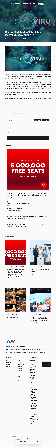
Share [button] (6, 38)
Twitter (8, 364)
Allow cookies (22, 441)
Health (16, 9)
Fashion (20, 374)
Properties (20, 380)
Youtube (8, 366)
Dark (40, 4)
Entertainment (21, 372)
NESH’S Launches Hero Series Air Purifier (18, 203)
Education (20, 370)
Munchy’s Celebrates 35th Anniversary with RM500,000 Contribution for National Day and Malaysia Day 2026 (39, 319)
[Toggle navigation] (49, 4)
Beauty (20, 366)
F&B (19, 376)
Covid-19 (11, 9)
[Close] (37, 441)
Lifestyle (20, 360)
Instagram (8, 360)
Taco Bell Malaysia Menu (13, 210)
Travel (19, 362)
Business (20, 368)
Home (6, 9)
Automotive (21, 364)
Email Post (11, 113)
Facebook (8, 362)
